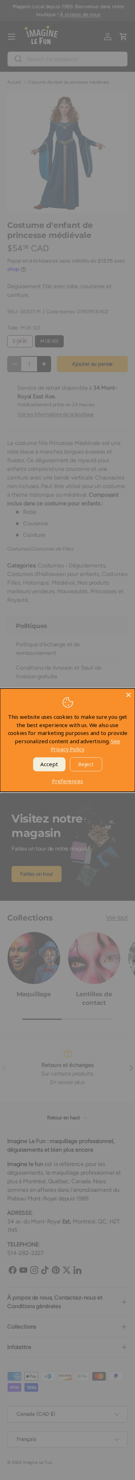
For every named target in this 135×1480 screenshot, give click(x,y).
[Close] (128, 694)
